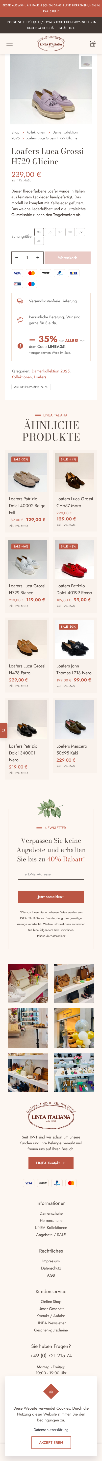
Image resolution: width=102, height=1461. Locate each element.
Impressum (51, 1261)
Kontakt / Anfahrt (51, 1316)
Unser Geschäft (51, 1309)
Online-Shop (51, 1301)
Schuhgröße (21, 236)
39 (80, 232)
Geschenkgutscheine (51, 1330)
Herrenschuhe (51, 1220)
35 (39, 232)
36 (49, 232)
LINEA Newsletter (51, 1323)
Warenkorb (67, 258)
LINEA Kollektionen (51, 1227)
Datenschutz (51, 1268)
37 (60, 232)
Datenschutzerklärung (51, 1429)
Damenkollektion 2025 (51, 371)
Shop (15, 132)
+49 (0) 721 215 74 (51, 1355)
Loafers (40, 377)
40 (39, 240)
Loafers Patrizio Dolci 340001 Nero (23, 753)
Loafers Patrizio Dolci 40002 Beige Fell (27, 506)
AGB (51, 1275)
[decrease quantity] (17, 258)
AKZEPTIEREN (51, 1442)
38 (70, 232)
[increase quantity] (38, 258)
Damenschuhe (51, 1213)
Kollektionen (35, 132)
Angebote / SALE (51, 1235)
